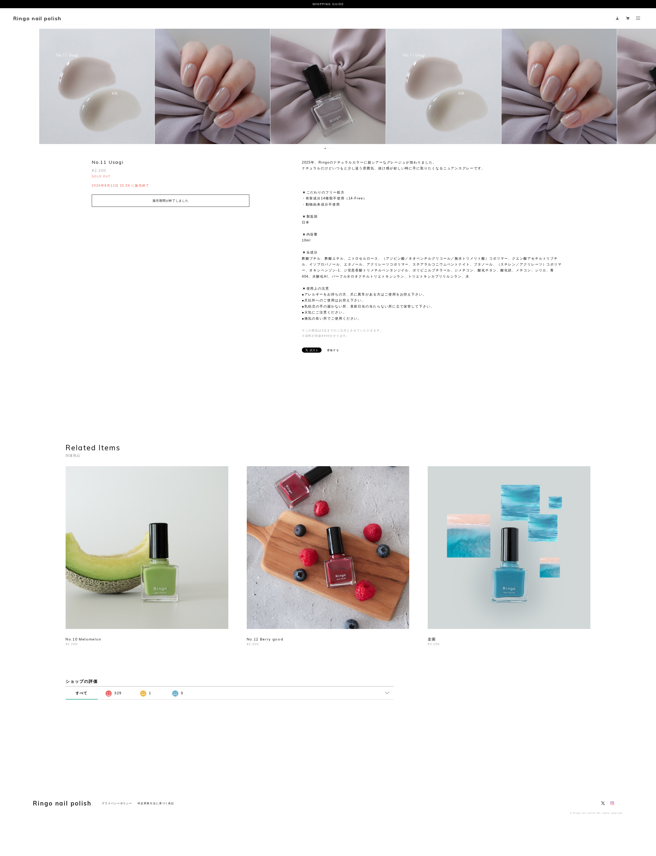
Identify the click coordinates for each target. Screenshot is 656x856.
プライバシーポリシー (117, 803)
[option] (328, 86)
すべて (82, 693)
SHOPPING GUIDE (328, 4)
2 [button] (328, 148)
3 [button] (331, 148)
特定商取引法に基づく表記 (156, 803)
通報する (333, 350)
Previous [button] (7, 86)
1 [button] (325, 148)
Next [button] (648, 86)
